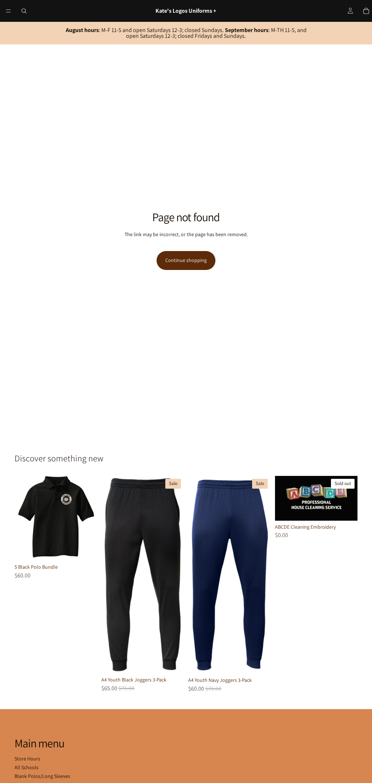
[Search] (24, 11)
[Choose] (85, 549)
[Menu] (8, 11)
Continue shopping (186, 260)
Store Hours (27, 758)
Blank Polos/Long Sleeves (42, 776)
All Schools (27, 767)
